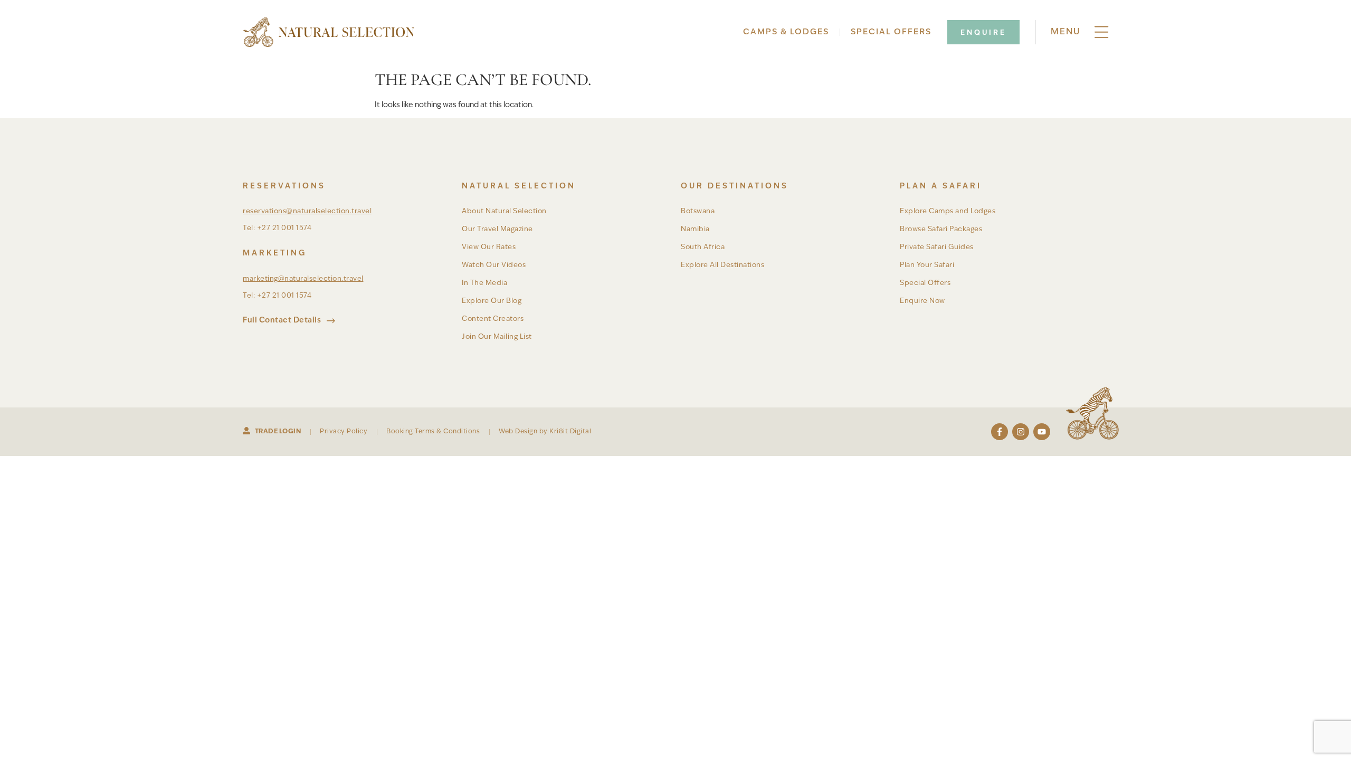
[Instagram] (1020, 431)
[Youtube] (1041, 431)
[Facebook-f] (999, 431)
